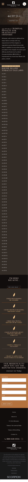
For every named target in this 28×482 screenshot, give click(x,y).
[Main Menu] (3, 4)
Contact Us (13, 20)
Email (3, 395)
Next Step (7, 403)
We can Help (13, 287)
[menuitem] (14, 73)
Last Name (5, 383)
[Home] (13, 3)
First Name (5, 377)
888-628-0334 (13, 439)
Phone (3, 389)
